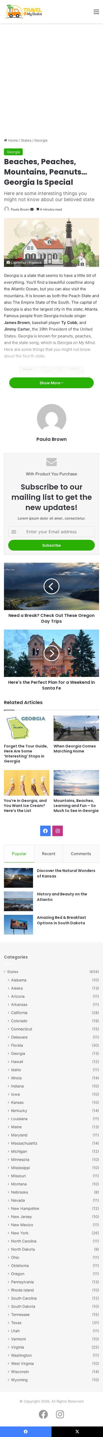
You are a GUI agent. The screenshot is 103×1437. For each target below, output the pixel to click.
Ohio (15, 1257)
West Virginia (22, 1363)
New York (20, 1233)
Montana (19, 1184)
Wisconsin (20, 1371)
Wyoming (19, 1380)
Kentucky (19, 1110)
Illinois (16, 1078)
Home (12, 140)
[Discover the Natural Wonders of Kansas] (18, 878)
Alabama (18, 980)
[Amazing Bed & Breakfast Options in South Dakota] (18, 925)
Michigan (19, 1151)
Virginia (17, 1347)
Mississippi (20, 1167)
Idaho (16, 1069)
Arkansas (19, 1004)
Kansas (17, 1102)
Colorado (19, 1021)
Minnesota (20, 1159)
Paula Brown (20, 209)
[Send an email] (32, 209)
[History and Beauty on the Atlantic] (18, 901)
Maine (16, 1127)
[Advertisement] (51, 82)
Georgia (40, 140)
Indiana (17, 1086)
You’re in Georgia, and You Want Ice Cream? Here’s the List (25, 805)
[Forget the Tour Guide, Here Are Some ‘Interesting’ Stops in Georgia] (26, 728)
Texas (16, 1322)
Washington (21, 1355)
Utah (15, 1331)
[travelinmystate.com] (24, 11)
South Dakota (23, 1306)
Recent (48, 853)
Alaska (17, 988)
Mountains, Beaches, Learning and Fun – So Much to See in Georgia (76, 805)
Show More (50, 383)
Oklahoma (20, 1265)
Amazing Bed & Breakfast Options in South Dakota (61, 920)
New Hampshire (25, 1208)
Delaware (19, 1037)
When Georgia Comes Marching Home (75, 749)
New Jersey (21, 1216)
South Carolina (24, 1298)
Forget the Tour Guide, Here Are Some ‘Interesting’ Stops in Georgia (26, 754)
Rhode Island (22, 1290)
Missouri (18, 1176)
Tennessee (20, 1314)
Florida (17, 1045)
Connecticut (21, 1029)
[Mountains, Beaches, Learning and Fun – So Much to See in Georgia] (76, 783)
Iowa (15, 1094)
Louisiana (19, 1118)
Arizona (18, 996)
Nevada (18, 1200)
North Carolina (23, 1241)
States (26, 140)
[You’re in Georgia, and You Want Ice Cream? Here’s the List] (26, 783)
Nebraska (19, 1192)
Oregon (17, 1273)
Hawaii (17, 1061)
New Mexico (22, 1225)
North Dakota (23, 1249)
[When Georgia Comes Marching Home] (76, 728)
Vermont (18, 1339)
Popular (19, 853)
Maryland (19, 1135)
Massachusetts (24, 1143)
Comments (81, 853)
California (19, 1012)
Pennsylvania (22, 1282)
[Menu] (96, 13)
